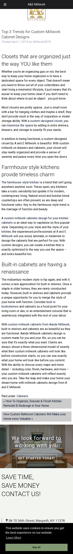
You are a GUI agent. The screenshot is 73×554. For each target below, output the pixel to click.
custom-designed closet (46, 121)
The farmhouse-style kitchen (20, 182)
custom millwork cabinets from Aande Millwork (38, 324)
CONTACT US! (21, 494)
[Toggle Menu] (5, 4)
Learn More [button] (13, 537)
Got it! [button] (37, 547)
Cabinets (22, 396)
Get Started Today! (36, 458)
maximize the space (20, 125)
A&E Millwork (36, 4)
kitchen (6, 231)
